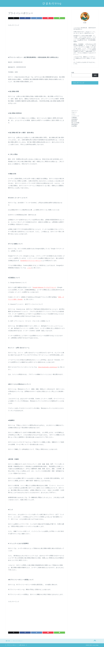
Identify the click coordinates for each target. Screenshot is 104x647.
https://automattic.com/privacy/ (47, 367)
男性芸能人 (75, 124)
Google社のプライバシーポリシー (30, 260)
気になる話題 (75, 122)
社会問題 (74, 126)
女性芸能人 (75, 119)
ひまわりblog (52, 3)
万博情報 (74, 117)
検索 (73, 72)
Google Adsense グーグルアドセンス (44, 287)
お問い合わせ (22, 645)
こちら (29, 267)
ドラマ (73, 114)
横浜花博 (74, 121)
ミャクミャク (75, 116)
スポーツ (74, 112)
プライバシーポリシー (12, 645)
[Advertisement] (36, 37)
